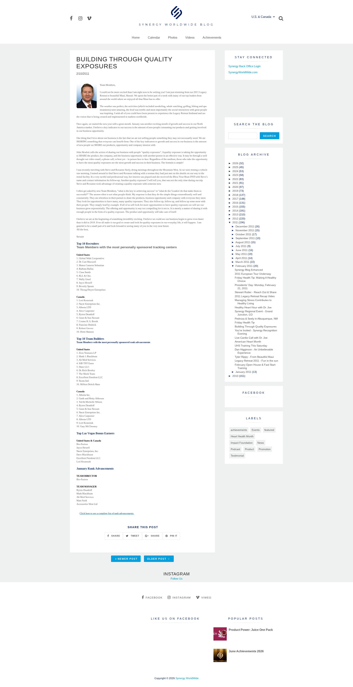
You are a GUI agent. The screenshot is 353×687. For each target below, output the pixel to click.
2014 (235, 210)
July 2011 (241, 246)
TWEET (134, 536)
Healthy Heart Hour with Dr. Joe (253, 307)
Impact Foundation (242, 442)
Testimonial (237, 455)
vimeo (206, 597)
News (260, 442)
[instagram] (82, 18)
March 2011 (243, 261)
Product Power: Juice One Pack (251, 629)
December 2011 (245, 226)
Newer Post (128, 559)
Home (136, 37)
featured (269, 429)
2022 (235, 179)
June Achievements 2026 (246, 651)
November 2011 (245, 230)
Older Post (157, 559)
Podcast (235, 449)
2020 (235, 186)
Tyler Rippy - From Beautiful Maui (254, 356)
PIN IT (173, 536)
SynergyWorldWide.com (243, 72)
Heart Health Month (242, 436)
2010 (235, 375)
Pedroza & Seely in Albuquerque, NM (256, 318)
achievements (239, 429)
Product (249, 449)
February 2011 (244, 265)
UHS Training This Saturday (251, 345)
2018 (235, 194)
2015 (235, 206)
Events (256, 429)
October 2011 (244, 234)
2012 (235, 218)
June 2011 (242, 250)
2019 (235, 190)
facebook (154, 597)
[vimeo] (91, 18)
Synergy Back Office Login (244, 66)
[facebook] (74, 18)
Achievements (212, 37)
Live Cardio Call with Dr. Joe (251, 337)
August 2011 (243, 242)
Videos (190, 37)
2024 (235, 171)
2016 (235, 202)
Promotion (265, 449)
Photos (172, 37)
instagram (181, 597)
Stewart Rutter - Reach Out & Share (256, 292)
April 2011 (242, 258)
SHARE (115, 536)
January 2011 (244, 371)
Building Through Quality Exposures (256, 326)
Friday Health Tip (245, 322)
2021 (235, 182)
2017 (235, 198)
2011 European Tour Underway (253, 273)
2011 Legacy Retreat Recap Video (255, 296)
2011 (235, 222)
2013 (235, 214)
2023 (235, 175)
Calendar (154, 37)
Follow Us (177, 578)
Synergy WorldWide (187, 678)
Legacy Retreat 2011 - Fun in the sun (256, 360)
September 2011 (246, 238)
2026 (235, 163)
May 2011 (242, 254)
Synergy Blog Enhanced (249, 269)
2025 (235, 167)
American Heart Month (248, 341)
